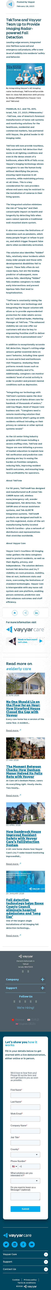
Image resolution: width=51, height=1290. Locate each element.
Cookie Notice (10, 1278)
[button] (25, 613)
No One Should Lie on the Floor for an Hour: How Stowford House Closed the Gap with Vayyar (23, 709)
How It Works (10, 1262)
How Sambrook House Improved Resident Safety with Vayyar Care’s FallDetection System (23, 838)
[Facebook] (14, 1001)
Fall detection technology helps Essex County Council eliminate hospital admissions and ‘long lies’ (25, 908)
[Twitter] (36, 1001)
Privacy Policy (10, 1266)
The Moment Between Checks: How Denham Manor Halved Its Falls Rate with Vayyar (24, 771)
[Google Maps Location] (22, 971)
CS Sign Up (9, 1282)
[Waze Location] (28, 971)
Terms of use (10, 1270)
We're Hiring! (25, 1008)
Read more (12, 730)
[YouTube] (19, 1001)
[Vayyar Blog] (14, 613)
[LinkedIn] (25, 1001)
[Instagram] (30, 1001)
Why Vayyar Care (12, 1258)
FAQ (5, 1274)
